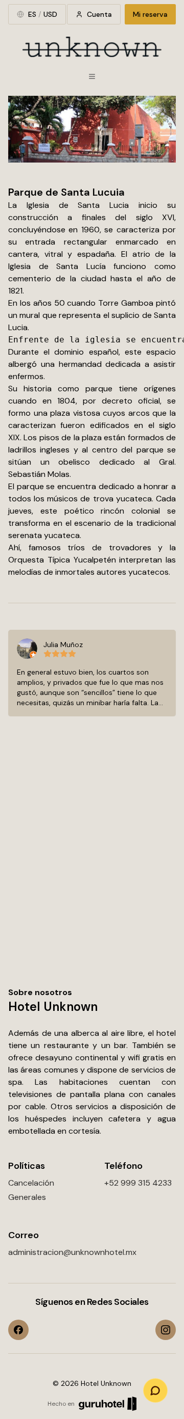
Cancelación (31, 1182)
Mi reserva (150, 14)
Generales (27, 1197)
